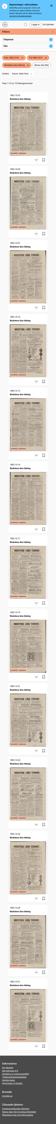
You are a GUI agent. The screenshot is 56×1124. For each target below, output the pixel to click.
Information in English (12, 1083)
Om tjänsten (48, 24)
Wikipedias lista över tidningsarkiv (17, 1115)
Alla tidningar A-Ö (10, 1071)
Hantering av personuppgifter (15, 1074)
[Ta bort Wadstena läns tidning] (28, 65)
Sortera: (5, 73)
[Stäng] (51, 5)
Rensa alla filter (42, 65)
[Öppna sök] (25, 24)
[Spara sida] (43, 159)
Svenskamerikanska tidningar (15, 1109)
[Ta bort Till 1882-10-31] (46, 58)
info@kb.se (7, 1096)
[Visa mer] (36, 159)
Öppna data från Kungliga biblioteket (19, 1112)
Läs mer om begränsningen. (20, 16)
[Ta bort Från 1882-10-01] (22, 58)
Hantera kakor (8, 1080)
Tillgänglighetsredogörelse (14, 1077)
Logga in (35, 24)
